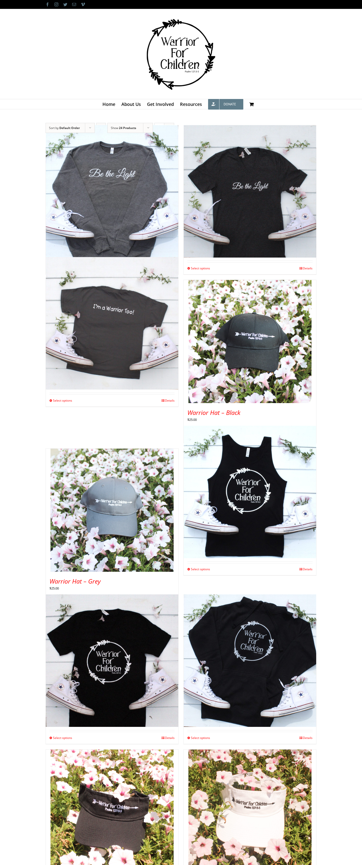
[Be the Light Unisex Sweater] (112, 191)
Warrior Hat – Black (213, 412)
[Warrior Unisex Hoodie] (250, 660)
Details (308, 268)
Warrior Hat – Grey (75, 581)
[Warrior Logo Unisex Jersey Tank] (250, 492)
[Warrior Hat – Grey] (112, 510)
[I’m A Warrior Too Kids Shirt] (112, 323)
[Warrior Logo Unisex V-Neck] (112, 660)
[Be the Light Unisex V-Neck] (250, 191)
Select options (200, 268)
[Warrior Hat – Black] (250, 341)
